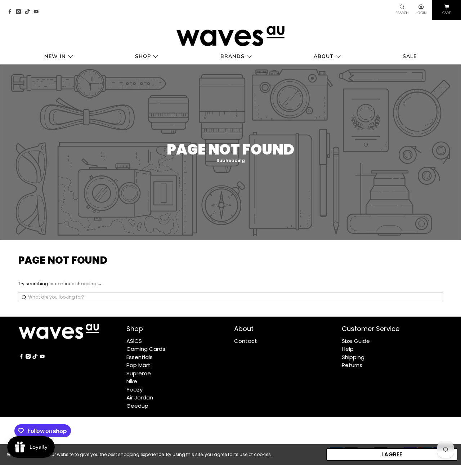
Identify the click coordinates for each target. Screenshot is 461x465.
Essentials (139, 357)
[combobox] (230, 297)
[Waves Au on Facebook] (11, 12)
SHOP (143, 56)
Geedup (137, 406)
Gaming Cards (145, 349)
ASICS (134, 341)
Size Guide (356, 341)
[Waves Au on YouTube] (37, 12)
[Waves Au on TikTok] (29, 12)
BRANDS (232, 56)
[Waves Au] (230, 36)
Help (348, 349)
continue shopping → (78, 284)
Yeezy (134, 389)
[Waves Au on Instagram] (20, 12)
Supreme (138, 373)
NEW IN (55, 56)
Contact (245, 341)
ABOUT (324, 56)
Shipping (353, 357)
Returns (352, 365)
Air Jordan (139, 397)
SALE (410, 56)
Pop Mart (138, 365)
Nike (131, 381)
